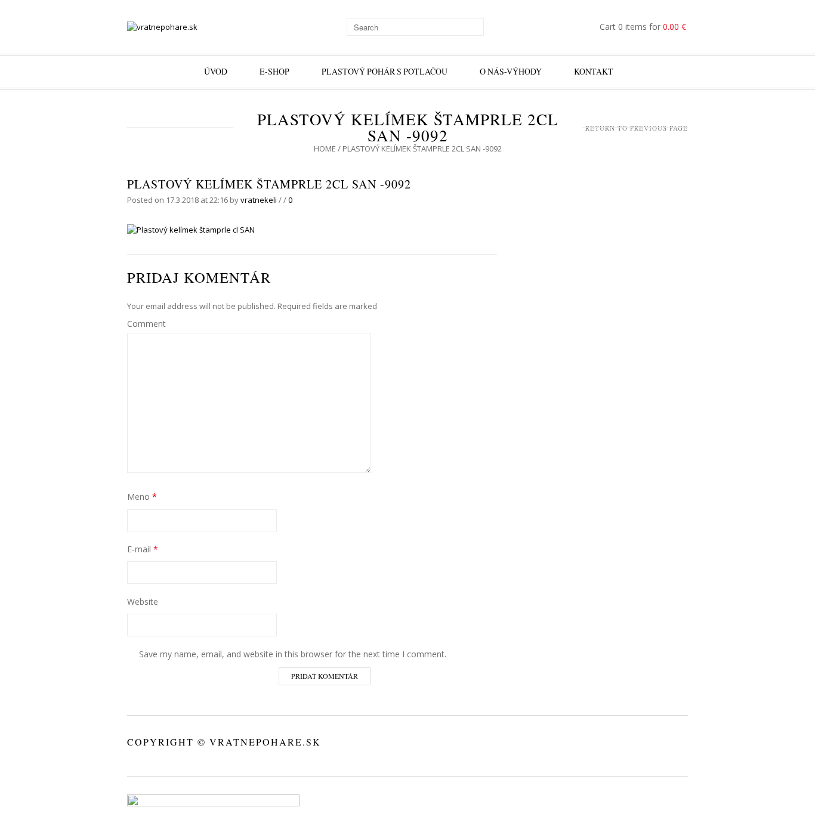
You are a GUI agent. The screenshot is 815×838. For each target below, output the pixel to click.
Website (142, 601)
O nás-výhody (511, 71)
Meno (142, 496)
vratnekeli (258, 199)
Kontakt (593, 71)
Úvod (215, 71)
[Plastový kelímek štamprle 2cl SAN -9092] (191, 229)
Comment (146, 323)
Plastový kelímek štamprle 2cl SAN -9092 (269, 184)
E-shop (274, 71)
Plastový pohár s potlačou (384, 71)
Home (325, 148)
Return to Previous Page (636, 127)
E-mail (142, 549)
